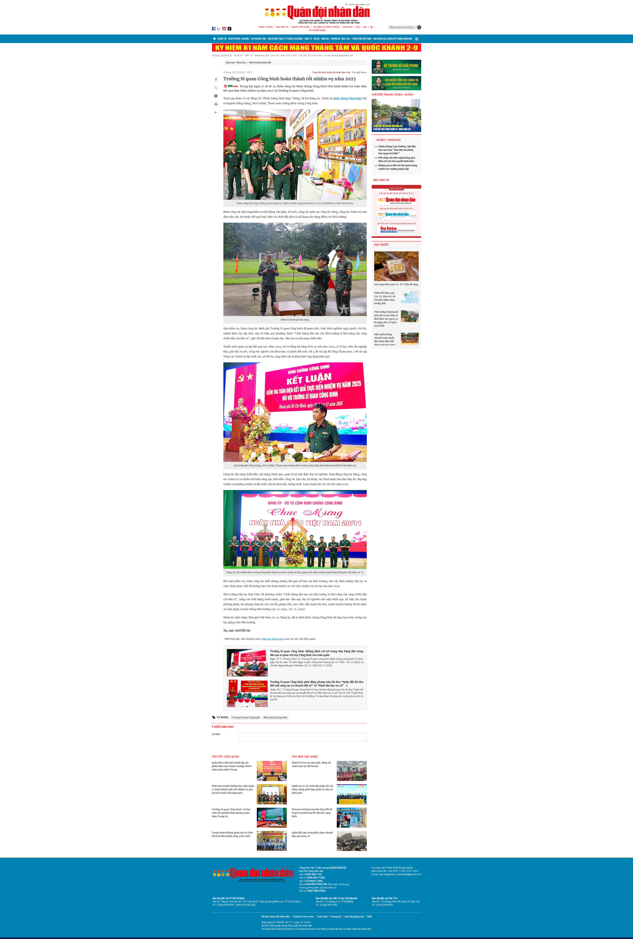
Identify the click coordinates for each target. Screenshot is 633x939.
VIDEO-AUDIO (265, 27)
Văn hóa (325, 38)
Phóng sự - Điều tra (340, 38)
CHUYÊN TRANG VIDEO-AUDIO (392, 94)
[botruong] (396, 67)
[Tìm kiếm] (419, 27)
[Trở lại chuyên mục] (216, 112)
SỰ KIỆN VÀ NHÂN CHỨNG (326, 27)
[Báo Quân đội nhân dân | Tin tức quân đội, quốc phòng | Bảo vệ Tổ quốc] (316, 13)
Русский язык (317, 30)
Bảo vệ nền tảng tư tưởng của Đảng (285, 38)
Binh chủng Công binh (347, 98)
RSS (369, 916)
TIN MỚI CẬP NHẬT (305, 756)
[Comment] (216, 96)
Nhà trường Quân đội (260, 62)
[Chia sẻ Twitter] (216, 87)
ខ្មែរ (371, 27)
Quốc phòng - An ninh (238, 38)
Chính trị (221, 38)
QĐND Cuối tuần (301, 27)
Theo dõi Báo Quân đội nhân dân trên (331, 72)
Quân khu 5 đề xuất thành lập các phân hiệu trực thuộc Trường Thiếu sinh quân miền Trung (232, 766)
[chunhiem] (396, 83)
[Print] (216, 104)
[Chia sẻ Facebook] (216, 79)
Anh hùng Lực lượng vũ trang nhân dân (392, 38)
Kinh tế (308, 38)
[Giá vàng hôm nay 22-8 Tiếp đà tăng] (396, 266)
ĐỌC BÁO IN (282, 27)
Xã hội (316, 38)
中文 (358, 27)
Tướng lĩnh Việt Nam (361, 38)
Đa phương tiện (258, 38)
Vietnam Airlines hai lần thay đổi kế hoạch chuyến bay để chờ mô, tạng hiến (312, 813)
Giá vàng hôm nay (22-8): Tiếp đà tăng (396, 284)
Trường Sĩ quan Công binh (245, 717)
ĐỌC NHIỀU (381, 244)
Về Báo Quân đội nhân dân (275, 916)
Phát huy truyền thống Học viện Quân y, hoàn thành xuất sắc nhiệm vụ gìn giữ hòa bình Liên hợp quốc (233, 789)
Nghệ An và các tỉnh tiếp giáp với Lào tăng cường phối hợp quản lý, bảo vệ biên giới (312, 789)
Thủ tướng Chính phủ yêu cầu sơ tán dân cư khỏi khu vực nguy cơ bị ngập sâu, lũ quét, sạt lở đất (386, 318)
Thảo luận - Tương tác (329, 916)
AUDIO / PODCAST (389, 140)
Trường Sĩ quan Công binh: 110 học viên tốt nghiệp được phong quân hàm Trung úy (231, 813)
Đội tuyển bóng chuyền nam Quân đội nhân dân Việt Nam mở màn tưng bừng (384, 341)
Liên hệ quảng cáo (354, 916)
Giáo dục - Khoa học (236, 62)
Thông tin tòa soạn (303, 916)
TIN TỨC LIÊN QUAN (225, 756)
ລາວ (365, 27)
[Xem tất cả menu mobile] (416, 38)
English (347, 27)
